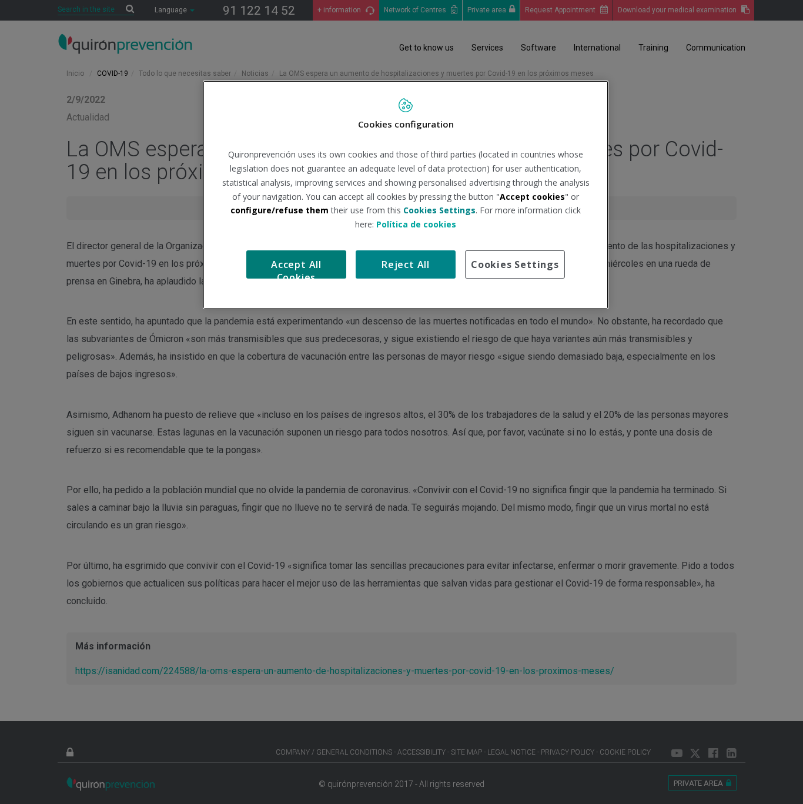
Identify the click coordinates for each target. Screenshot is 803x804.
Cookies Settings (515, 264)
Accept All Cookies (296, 268)
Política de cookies (416, 224)
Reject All (406, 264)
